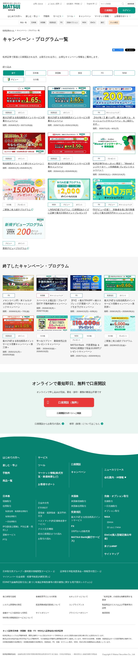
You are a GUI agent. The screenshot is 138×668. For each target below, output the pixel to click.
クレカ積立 (114, 22)
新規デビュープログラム (14, 248)
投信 (80, 73)
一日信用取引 (11, 521)
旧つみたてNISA (114, 527)
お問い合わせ (38, 4)
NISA (84, 22)
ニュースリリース (114, 469)
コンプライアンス (76, 605)
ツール (70, 16)
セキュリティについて (78, 596)
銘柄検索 (131, 4)
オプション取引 (111, 511)
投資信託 (53, 22)
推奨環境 (106, 613)
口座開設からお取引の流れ (48, 424)
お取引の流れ (44, 539)
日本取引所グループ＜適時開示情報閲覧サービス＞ (27, 571)
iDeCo (92, 22)
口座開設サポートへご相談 (69, 413)
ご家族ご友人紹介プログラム (17, 209)
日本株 (33, 22)
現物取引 (7, 501)
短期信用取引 (11, 516)
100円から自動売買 (80, 531)
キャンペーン (85, 16)
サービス (57, 16)
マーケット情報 (102, 16)
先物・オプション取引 (116, 496)
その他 (36, 79)
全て (13, 73)
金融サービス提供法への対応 (15, 613)
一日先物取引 (110, 506)
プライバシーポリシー (78, 613)
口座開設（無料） (69, 402)
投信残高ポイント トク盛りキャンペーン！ (23, 163)
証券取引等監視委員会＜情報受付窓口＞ (79, 571)
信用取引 (7, 506)
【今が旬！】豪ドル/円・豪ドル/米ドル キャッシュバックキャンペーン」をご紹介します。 (114, 120)
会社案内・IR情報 (73, 4)
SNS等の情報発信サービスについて (18, 618)
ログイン (127, 10)
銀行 (102, 22)
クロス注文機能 (45, 529)
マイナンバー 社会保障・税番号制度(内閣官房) (25, 577)
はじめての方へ (15, 16)
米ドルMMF (110, 546)
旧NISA (110, 522)
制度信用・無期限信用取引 (16, 511)
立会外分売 (43, 503)
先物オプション (72, 22)
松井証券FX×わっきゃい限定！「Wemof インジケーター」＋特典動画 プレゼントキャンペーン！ (113, 166)
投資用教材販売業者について (48, 605)
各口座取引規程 (9, 596)
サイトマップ (111, 554)
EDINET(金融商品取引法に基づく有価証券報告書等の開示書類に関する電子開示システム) (46, 582)
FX (61, 22)
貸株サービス (9, 535)
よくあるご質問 (54, 4)
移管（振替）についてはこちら (85, 424)
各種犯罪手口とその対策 (46, 596)
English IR (91, 4)
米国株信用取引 (78, 506)
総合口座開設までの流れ (50, 534)
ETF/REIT (43, 508)
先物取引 (108, 501)
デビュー (14, 79)
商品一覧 (23, 22)
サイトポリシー (42, 613)
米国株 (42, 22)
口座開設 (109, 10)
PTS (5, 539)
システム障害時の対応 (12, 605)
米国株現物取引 (78, 501)
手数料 (46, 16)
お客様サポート (121, 16)
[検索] (123, 4)
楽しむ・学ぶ (32, 16)
